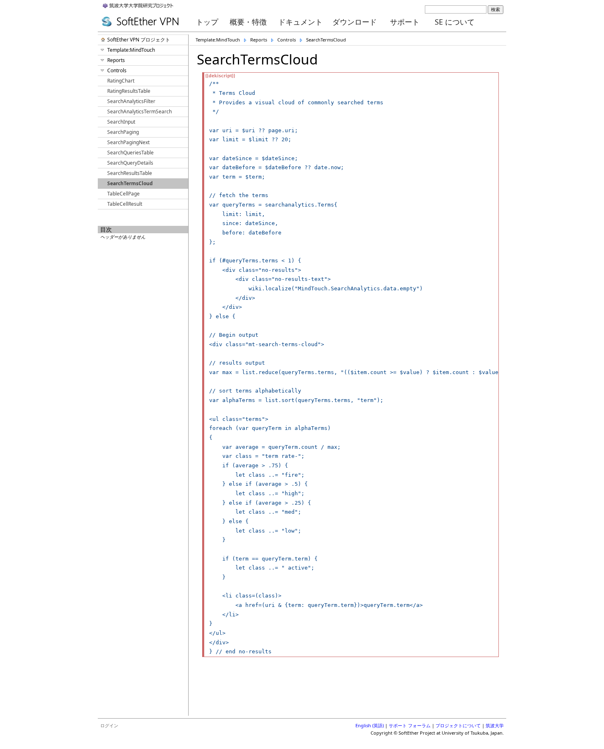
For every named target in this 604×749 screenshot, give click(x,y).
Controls (286, 40)
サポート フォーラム (410, 725)
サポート (405, 22)
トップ (207, 22)
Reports (258, 40)
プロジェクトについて (458, 725)
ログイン (109, 725)
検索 (495, 9)
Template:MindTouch (218, 40)
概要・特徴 (248, 22)
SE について (455, 22)
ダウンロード (354, 22)
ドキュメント (300, 22)
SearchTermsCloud (326, 40)
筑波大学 (495, 725)
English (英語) (369, 725)
